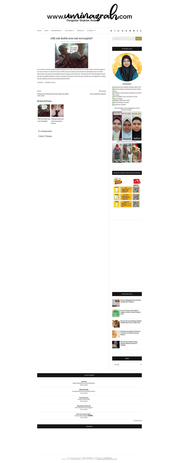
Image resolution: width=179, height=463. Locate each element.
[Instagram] (130, 31)
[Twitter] (111, 31)
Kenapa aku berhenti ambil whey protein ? (83, 391)
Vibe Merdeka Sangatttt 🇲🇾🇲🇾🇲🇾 (84, 415)
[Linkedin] (126, 31)
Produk (80, 30)
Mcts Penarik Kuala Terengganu (84, 407)
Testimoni (69, 30)
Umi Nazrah (88, 458)
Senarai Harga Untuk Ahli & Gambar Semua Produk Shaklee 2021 (130, 312)
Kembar (41, 82)
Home (39, 30)
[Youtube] (134, 31)
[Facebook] (115, 31)
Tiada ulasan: (76, 41)
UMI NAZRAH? (127, 84)
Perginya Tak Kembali (84, 399)
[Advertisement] (127, 254)
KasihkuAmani (83, 398)
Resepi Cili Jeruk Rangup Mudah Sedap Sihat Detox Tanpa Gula (131, 321)
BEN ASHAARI (83, 389)
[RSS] (141, 31)
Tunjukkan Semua (138, 420)
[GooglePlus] (118, 31)
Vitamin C (91, 30)
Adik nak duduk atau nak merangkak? (71, 38)
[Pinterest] (123, 31)
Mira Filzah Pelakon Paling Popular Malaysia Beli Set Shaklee (128, 343)
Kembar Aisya (50, 82)
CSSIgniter (75, 459)
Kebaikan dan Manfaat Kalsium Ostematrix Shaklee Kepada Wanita (130, 332)
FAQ (46, 30)
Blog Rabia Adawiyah (84, 406)
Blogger (108, 458)
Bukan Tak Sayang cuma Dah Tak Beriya (84, 383)
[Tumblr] (137, 31)
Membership (56, 30)
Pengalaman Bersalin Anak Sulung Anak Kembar (57, 121)
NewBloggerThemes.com (107, 459)
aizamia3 (84, 381)
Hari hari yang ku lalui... (83, 414)
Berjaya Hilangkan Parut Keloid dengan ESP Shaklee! (130, 301)
